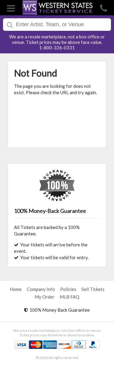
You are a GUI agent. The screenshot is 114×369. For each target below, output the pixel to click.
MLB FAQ (69, 296)
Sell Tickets (93, 289)
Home (16, 289)
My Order (44, 296)
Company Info (41, 289)
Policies (68, 289)
